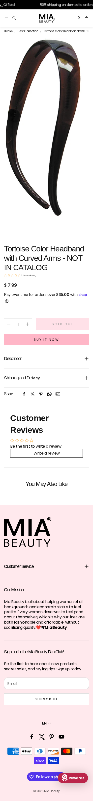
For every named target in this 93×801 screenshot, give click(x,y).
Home (8, 31)
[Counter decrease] (8, 324)
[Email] (58, 394)
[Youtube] (61, 737)
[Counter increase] (27, 324)
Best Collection (28, 31)
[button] (6, 18)
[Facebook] (24, 394)
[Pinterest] (41, 394)
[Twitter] (32, 394)
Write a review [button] (46, 453)
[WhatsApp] (49, 394)
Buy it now (46, 339)
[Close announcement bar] (88, 3)
